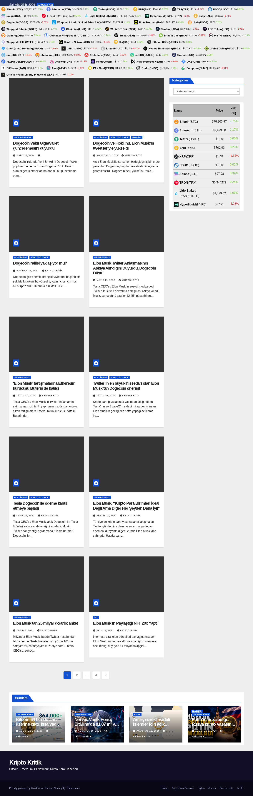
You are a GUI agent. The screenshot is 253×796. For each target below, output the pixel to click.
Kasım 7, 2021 (25, 630)
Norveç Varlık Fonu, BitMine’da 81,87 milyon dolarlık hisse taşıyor (97, 724)
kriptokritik (133, 155)
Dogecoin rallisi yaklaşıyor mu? (40, 263)
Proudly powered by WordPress (26, 788)
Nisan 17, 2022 (26, 395)
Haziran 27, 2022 (27, 270)
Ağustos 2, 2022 (107, 155)
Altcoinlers (100, 137)
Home (165, 788)
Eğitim (201, 788)
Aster (137, 714)
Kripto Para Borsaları (183, 788)
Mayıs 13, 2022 (106, 280)
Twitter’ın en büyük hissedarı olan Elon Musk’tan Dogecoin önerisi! (126, 385)
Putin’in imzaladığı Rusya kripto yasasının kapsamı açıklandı (213, 724)
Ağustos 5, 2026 (206, 731)
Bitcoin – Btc (226, 788)
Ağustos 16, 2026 (90, 731)
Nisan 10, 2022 (106, 395)
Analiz (240, 788)
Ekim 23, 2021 (105, 630)
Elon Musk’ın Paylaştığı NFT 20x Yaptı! (125, 623)
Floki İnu (136, 137)
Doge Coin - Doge (23, 137)
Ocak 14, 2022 (25, 515)
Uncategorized (102, 257)
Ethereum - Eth (83, 714)
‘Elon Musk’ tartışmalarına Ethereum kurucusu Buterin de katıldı (44, 385)
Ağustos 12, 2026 (148, 731)
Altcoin (212, 788)
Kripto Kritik (25, 762)
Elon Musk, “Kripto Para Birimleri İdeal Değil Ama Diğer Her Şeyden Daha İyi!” (126, 505)
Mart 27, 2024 (25, 155)
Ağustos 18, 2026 (31, 731)
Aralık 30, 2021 (106, 515)
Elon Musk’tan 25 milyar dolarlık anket (45, 623)
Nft (96, 617)
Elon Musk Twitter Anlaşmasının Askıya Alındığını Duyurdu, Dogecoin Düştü (124, 268)
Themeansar (73, 788)
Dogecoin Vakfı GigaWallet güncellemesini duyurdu (35, 145)
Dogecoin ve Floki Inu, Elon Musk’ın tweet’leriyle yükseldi (123, 145)
